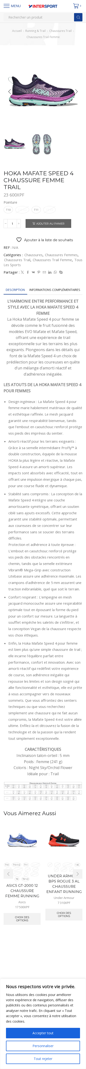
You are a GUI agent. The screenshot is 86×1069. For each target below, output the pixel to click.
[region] (43, 1024)
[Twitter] (22, 272)
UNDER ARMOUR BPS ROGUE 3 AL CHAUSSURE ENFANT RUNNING (64, 884)
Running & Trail (35, 31)
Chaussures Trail (60, 31)
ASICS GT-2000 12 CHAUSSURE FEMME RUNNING (22, 890)
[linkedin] (50, 272)
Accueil (17, 31)
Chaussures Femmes (61, 254)
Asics (22, 902)
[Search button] (78, 17)
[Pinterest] (39, 272)
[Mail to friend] (44, 272)
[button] (10, 92)
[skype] (60, 272)
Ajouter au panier (50, 223)
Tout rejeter (43, 1058)
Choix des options (22, 919)
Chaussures (33, 254)
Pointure (10, 202)
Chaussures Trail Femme (43, 37)
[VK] (33, 272)
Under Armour (64, 898)
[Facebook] (28, 272)
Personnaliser (43, 1046)
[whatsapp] (55, 272)
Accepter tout (43, 1033)
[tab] (15, 289)
